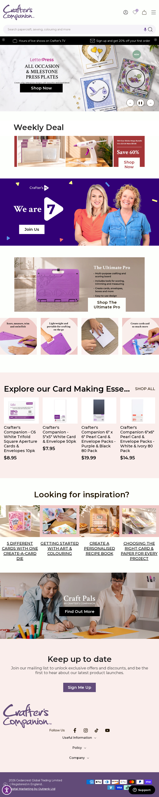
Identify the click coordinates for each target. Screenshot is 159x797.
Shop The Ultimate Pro (107, 304)
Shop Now (41, 88)
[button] (145, 29)
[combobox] (79, 29)
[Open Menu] (153, 12)
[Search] (150, 29)
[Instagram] (85, 730)
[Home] (79, 716)
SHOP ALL (145, 388)
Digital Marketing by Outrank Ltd (32, 789)
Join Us (32, 229)
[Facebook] (75, 730)
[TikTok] (96, 730)
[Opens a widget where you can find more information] (141, 790)
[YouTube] (107, 730)
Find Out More (79, 611)
